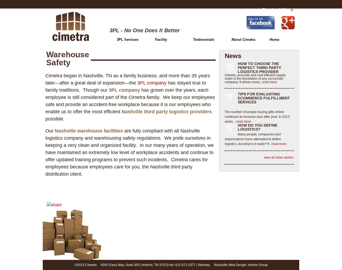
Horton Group (258, 265)
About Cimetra (243, 40)
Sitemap (204, 265)
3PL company (151, 83)
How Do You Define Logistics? (257, 127)
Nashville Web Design (230, 265)
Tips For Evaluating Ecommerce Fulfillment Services (264, 98)
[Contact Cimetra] (270, 10)
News (233, 55)
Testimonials (203, 40)
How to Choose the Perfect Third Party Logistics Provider (259, 68)
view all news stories (279, 157)
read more (269, 82)
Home (274, 40)
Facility (161, 40)
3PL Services (127, 40)
